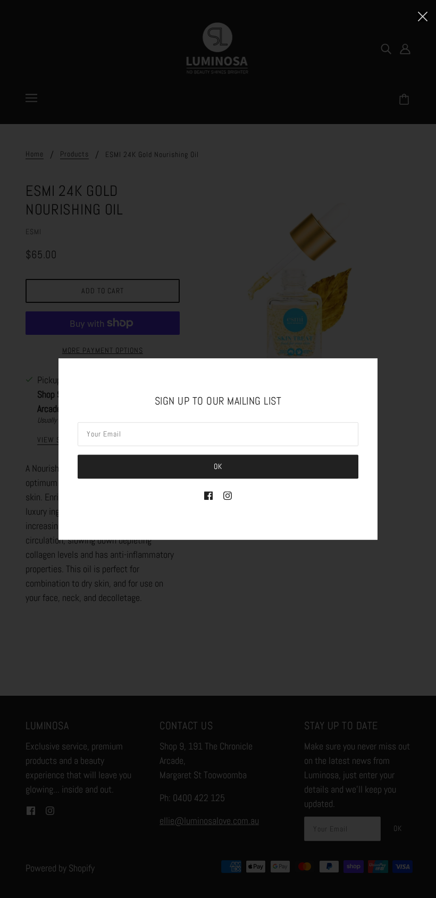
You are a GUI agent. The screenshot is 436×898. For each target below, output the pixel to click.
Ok (218, 466)
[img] (208, 494)
